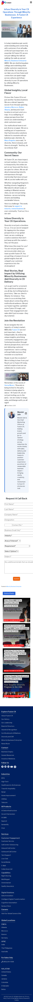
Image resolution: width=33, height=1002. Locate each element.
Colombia (4, 982)
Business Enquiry (7, 752)
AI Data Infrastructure (9, 810)
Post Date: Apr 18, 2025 (11, 606)
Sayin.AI (4, 821)
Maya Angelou (9, 140)
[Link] (6, 2)
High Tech (4, 781)
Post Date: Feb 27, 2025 (11, 659)
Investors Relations (8, 759)
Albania (7, 110)
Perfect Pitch (6, 906)
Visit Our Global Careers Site (11, 913)
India (3, 944)
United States (6, 972)
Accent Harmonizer (8, 814)
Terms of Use (10, 998)
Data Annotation (7, 896)
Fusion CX (16, 330)
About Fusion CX (7, 716)
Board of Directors (7, 726)
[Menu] (30, 2)
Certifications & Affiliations (11, 733)
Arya (3, 828)
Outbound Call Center (8, 852)
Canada (4, 975)
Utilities (4, 799)
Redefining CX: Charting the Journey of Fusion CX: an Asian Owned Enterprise (15, 653)
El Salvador (5, 986)
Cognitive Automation (9, 903)
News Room (5, 744)
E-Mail (3, 866)
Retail (3, 792)
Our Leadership (6, 723)
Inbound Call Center (8, 848)
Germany (4, 938)
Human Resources (7, 755)
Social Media (5, 862)
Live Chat (4, 859)
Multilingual (5, 879)
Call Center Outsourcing (9, 845)
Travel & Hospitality (8, 788)
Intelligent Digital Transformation (13, 899)
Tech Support (6, 855)
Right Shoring (6, 876)
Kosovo (4, 934)
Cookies (16, 1000)
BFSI (3, 778)
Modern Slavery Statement (22, 998)
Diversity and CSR (7, 737)
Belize (21, 107)
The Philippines (6, 948)
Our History (5, 719)
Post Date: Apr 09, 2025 (11, 631)
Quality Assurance (7, 886)
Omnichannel (6, 883)
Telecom (4, 802)
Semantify (5, 824)
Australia (4, 951)
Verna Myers (9, 385)
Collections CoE (6, 869)
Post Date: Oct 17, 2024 (11, 681)
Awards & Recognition (9, 730)
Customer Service (7, 841)
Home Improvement (8, 795)
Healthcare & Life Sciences (11, 785)
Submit (16, 579)
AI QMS (4, 817)
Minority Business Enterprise (15, 61)
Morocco (14, 107)
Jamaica (7, 107)
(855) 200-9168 (8, 962)
